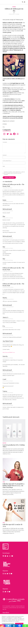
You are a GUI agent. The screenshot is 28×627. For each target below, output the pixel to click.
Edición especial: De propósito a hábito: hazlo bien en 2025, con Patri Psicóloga (13, 485)
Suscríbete (6, 612)
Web (4, 166)
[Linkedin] (11, 133)
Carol (4, 379)
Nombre (5, 155)
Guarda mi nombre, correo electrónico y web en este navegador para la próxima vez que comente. (14, 173)
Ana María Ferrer (8, 341)
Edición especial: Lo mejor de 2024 (12, 525)
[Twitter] (7, 133)
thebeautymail (7, 209)
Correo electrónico (7, 160)
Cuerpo (14, 6)
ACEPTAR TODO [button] (19, 623)
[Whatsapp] (17, 133)
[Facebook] (14, 133)
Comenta (5, 142)
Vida (4, 481)
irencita (5, 356)
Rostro (4, 443)
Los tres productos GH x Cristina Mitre (14, 446)
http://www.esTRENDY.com (9, 352)
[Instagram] (4, 133)
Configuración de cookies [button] (8, 623)
